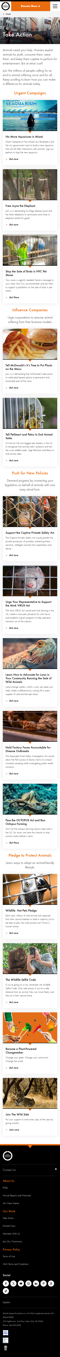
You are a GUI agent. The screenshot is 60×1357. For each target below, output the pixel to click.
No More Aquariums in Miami (24, 136)
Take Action (8, 1218)
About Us (8, 1181)
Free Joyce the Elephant (20, 206)
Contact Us (9, 1170)
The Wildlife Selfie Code (21, 979)
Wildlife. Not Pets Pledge (21, 910)
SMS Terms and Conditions (15, 1264)
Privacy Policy (11, 1249)
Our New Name (11, 1203)
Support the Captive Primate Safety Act (30, 532)
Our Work (9, 1211)
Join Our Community (12, 1241)
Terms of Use (9, 1256)
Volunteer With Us (11, 1234)
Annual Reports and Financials (17, 1195)
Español (6, 1302)
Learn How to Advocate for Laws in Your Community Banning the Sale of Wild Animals (28, 678)
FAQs (5, 1188)
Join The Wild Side (17, 1114)
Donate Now (9, 1226)
